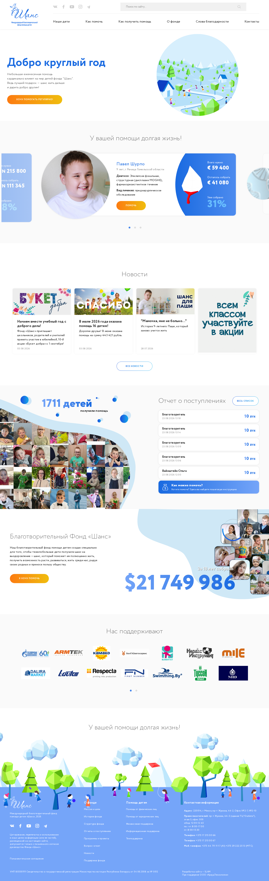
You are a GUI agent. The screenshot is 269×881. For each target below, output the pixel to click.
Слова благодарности (212, 21)
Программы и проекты (96, 838)
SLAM (208, 871)
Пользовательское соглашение (27, 858)
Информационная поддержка (142, 831)
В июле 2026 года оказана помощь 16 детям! (100, 323)
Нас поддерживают (134, 631)
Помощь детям (136, 803)
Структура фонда (94, 824)
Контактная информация (201, 803)
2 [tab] (135, 227)
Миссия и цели (92, 809)
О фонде (173, 21)
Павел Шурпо (130, 164)
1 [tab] (129, 227)
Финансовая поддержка (139, 824)
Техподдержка (134, 838)
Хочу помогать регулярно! (34, 99)
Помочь (131, 205)
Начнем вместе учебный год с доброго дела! (41, 323)
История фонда (93, 816)
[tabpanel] (136, 186)
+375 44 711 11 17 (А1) (213, 846)
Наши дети (61, 21)
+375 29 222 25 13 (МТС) (239, 846)
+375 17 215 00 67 (205, 840)
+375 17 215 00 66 (206, 835)
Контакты (251, 21)
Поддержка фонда (94, 860)
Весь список (245, 400)
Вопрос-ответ (92, 846)
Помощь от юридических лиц (142, 816)
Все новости (134, 366)
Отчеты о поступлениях (97, 831)
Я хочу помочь (29, 578)
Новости (89, 853)
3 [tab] (140, 227)
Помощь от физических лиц (141, 809)
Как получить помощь (134, 21)
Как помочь (94, 21)
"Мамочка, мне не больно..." (164, 321)
